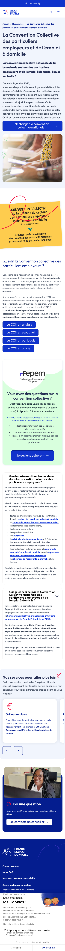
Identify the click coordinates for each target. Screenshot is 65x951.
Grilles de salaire (16, 714)
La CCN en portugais (20, 340)
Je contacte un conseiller (27, 822)
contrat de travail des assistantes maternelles (35, 522)
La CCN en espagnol (20, 332)
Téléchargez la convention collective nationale (31, 126)
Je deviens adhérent (30, 456)
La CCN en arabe (18, 348)
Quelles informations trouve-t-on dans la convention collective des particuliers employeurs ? (31, 479)
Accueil (6, 24)
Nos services (18, 24)
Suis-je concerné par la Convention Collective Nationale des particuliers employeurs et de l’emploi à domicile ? (32, 596)
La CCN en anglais (19, 325)
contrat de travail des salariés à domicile (38, 519)
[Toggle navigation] (58, 12)
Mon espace (31, 3)
